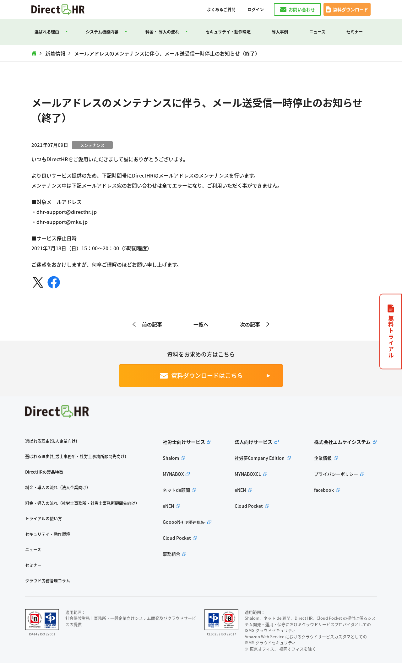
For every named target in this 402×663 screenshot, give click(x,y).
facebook (324, 490)
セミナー (354, 31)
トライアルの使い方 (43, 518)
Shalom (171, 458)
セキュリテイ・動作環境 (228, 31)
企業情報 (323, 458)
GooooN (184, 522)
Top (33, 53)
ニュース (317, 31)
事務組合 (171, 554)
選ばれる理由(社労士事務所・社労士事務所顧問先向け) (75, 456)
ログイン (255, 9)
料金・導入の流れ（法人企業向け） (57, 487)
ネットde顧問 (176, 490)
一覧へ (201, 324)
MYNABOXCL (248, 474)
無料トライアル (391, 337)
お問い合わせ (302, 9)
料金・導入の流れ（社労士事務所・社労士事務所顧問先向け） (82, 503)
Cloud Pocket (177, 538)
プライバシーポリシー (336, 474)
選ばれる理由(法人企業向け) (51, 441)
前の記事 (152, 324)
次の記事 (250, 324)
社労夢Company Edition (260, 458)
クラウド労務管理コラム (47, 580)
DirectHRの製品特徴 (44, 472)
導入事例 (280, 31)
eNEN (168, 506)
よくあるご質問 (221, 9)
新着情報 (55, 53)
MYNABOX (173, 474)
